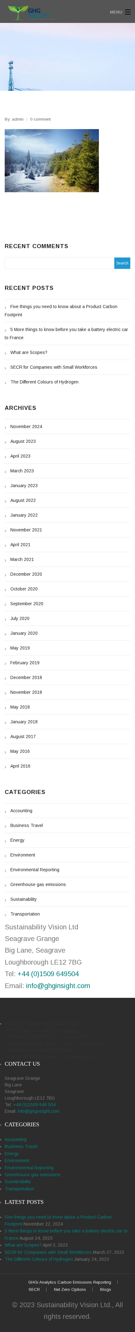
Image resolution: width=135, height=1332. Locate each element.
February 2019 (25, 662)
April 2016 (20, 766)
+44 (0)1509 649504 (48, 974)
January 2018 (24, 721)
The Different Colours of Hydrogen (44, 381)
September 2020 (26, 603)
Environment (22, 854)
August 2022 (23, 500)
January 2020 (24, 633)
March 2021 (22, 559)
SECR (34, 1289)
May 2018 (20, 706)
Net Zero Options (70, 1289)
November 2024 (26, 426)
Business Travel (26, 825)
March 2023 (22, 470)
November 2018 (26, 692)
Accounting (21, 810)
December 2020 (26, 574)
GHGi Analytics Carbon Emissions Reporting (69, 1282)
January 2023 (24, 485)
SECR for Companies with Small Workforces (53, 367)
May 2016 (20, 751)
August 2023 (23, 441)
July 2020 (20, 618)
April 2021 (20, 544)
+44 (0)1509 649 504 (34, 1104)
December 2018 (26, 677)
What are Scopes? (28, 352)
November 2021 (26, 529)
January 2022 (24, 515)
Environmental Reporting (34, 869)
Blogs (105, 1289)
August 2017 (23, 736)
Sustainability (23, 899)
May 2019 (20, 647)
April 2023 (20, 456)
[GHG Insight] (51, 12)
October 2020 (24, 588)
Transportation (25, 913)
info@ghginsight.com (58, 986)
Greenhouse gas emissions (38, 884)
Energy (17, 840)
